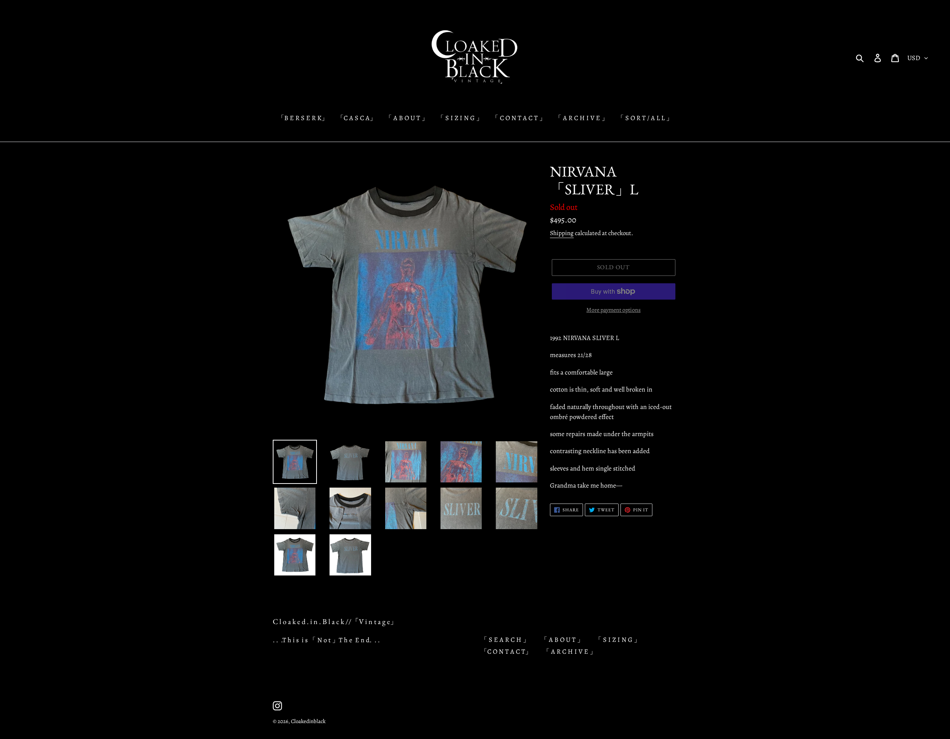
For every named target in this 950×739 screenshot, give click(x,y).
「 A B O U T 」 (562, 639)
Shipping (562, 233)
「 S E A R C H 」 (505, 639)
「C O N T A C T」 (506, 651)
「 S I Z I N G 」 (618, 639)
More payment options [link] (613, 310)
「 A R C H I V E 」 (569, 651)
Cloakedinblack (308, 721)
